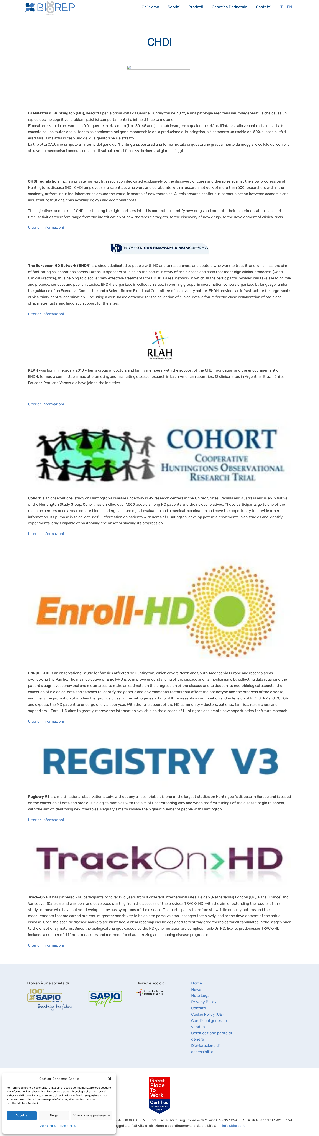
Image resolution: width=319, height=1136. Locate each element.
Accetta (21, 1115)
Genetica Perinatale (229, 7)
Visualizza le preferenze (91, 1115)
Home (196, 983)
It (281, 7)
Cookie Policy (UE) (207, 1014)
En (289, 7)
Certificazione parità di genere (211, 1036)
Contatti (263, 7)
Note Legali (201, 995)
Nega (54, 1115)
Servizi (174, 7)
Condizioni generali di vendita (210, 1023)
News (196, 989)
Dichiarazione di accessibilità (205, 1048)
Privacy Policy (67, 1125)
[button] (110, 1079)
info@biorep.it (233, 1126)
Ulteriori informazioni (46, 227)
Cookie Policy (48, 1125)
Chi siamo (150, 7)
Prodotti (195, 7)
